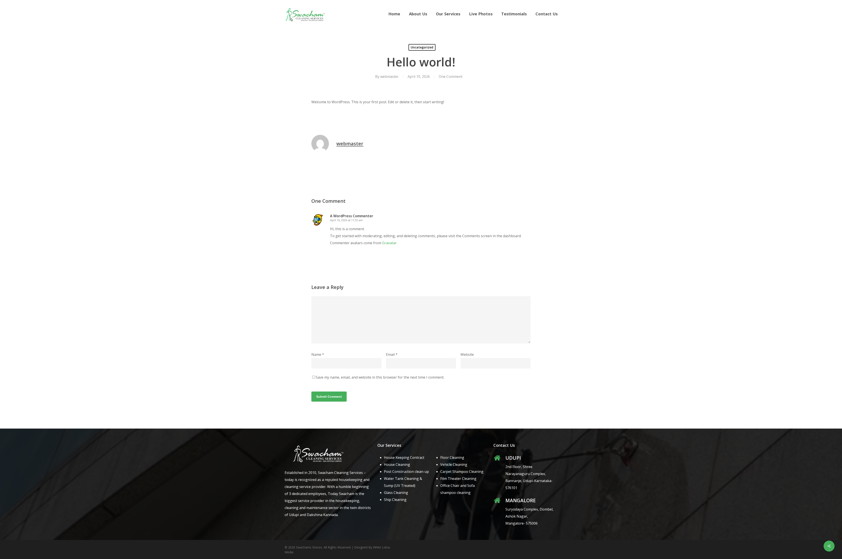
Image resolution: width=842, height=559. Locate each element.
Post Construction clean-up (406, 471)
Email (392, 354)
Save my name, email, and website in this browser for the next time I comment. (380, 377)
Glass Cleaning (396, 492)
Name (317, 354)
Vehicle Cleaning (453, 464)
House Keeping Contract (404, 457)
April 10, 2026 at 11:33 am (346, 220)
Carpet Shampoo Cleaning (461, 471)
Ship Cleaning (395, 499)
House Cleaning (397, 464)
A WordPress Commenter (351, 216)
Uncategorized (422, 47)
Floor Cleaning (452, 457)
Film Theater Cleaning (458, 478)
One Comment (450, 76)
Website (467, 354)
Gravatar (389, 242)
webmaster (389, 76)
